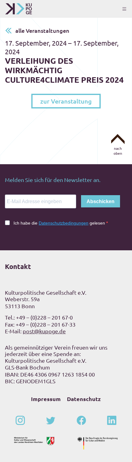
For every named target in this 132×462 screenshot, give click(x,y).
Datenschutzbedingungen (63, 223)
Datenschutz (84, 398)
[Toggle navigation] (124, 9)
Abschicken (101, 201)
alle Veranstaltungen (42, 30)
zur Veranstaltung (66, 101)
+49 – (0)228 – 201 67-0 (44, 317)
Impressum (46, 398)
